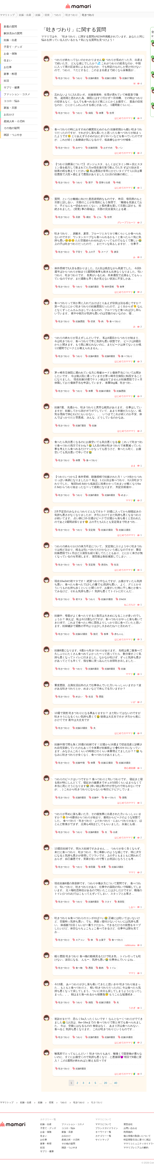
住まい (8, 60)
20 (105, 1082)
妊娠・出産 (10, 40)
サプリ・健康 (12, 87)
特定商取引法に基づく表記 (137, 1139)
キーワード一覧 (103, 1132)
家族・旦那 (10, 107)
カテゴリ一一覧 (103, 1136)
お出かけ (9, 114)
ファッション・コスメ (17, 94)
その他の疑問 (12, 128)
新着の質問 (10, 26)
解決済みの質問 (13, 33)
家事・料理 (10, 73)
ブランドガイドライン (106, 1128)
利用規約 (128, 1132)
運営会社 (128, 1124)
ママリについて (103, 1124)
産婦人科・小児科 (14, 121)
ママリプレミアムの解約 (136, 1147)
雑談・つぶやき (13, 134)
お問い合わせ (130, 1128)
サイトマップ (102, 1139)
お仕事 (8, 67)
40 (115, 1082)
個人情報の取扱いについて (137, 1136)
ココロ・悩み (12, 100)
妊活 (6, 80)
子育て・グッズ (13, 46)
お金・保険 (10, 53)
